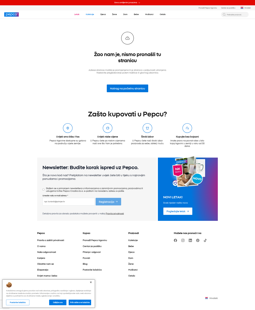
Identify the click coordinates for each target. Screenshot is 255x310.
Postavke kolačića (18, 302)
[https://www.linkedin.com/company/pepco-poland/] (191, 240)
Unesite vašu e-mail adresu (55, 195)
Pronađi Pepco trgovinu (208, 8)
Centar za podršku (228, 8)
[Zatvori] (91, 282)
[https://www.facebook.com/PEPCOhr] (176, 240)
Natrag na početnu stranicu (127, 88)
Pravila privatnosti (115, 213)
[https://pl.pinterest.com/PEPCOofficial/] (198, 240)
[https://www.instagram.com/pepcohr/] (183, 240)
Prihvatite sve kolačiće (80, 302)
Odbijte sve (58, 302)
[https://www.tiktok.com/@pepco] (206, 240)
